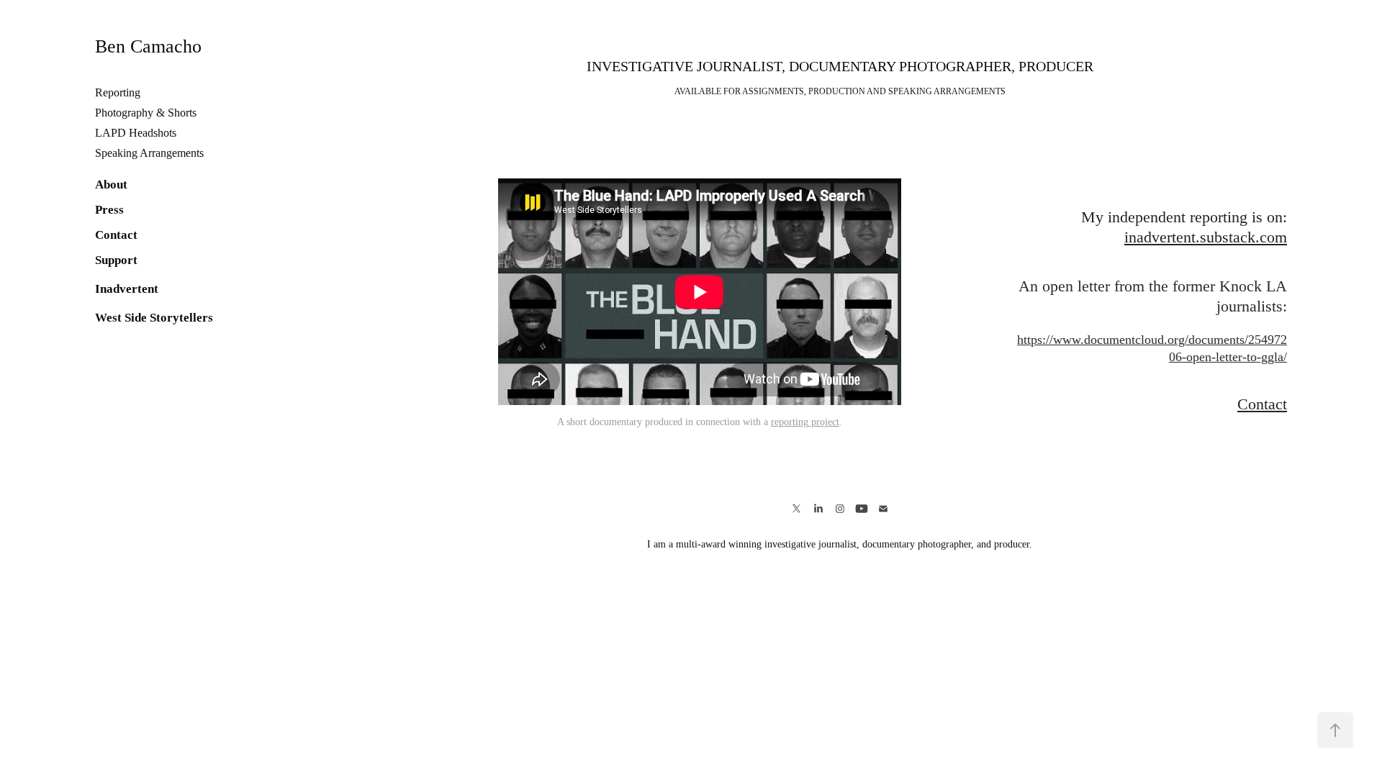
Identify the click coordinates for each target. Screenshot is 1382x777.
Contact (116, 235)
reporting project (805, 422)
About (111, 184)
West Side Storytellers (154, 317)
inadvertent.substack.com (1205, 237)
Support (116, 260)
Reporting (117, 92)
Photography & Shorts (146, 112)
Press (109, 210)
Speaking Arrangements (149, 153)
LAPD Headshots (135, 133)
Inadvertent (126, 289)
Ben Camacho (148, 46)
